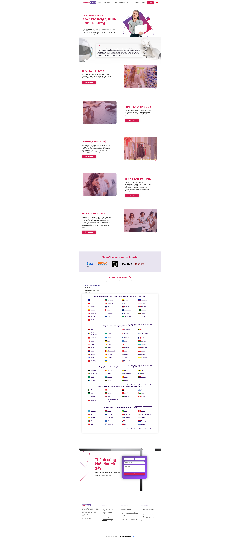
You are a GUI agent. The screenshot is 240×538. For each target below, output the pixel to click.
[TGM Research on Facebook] (141, 524)
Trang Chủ (85, 7)
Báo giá (144, 2)
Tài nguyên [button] (137, 2)
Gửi (134, 474)
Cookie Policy (110, 517)
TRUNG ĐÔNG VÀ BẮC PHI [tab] (92, 290)
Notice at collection (111, 536)
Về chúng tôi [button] (129, 2)
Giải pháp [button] (115, 2)
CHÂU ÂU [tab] (87, 287)
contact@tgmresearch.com (148, 509)
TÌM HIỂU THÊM (89, 82)
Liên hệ (150, 2)
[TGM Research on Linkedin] (141, 520)
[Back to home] (89, 2)
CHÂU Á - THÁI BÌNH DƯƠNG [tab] (92, 285)
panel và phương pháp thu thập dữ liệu (143, 324)
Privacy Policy (104, 517)
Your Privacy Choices (125, 536)
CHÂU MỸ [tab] (87, 292)
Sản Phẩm (95, 7)
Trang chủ (100, 2)
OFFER (90, 7)
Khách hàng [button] (122, 2)
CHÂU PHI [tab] (87, 289)
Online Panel (107, 2)
